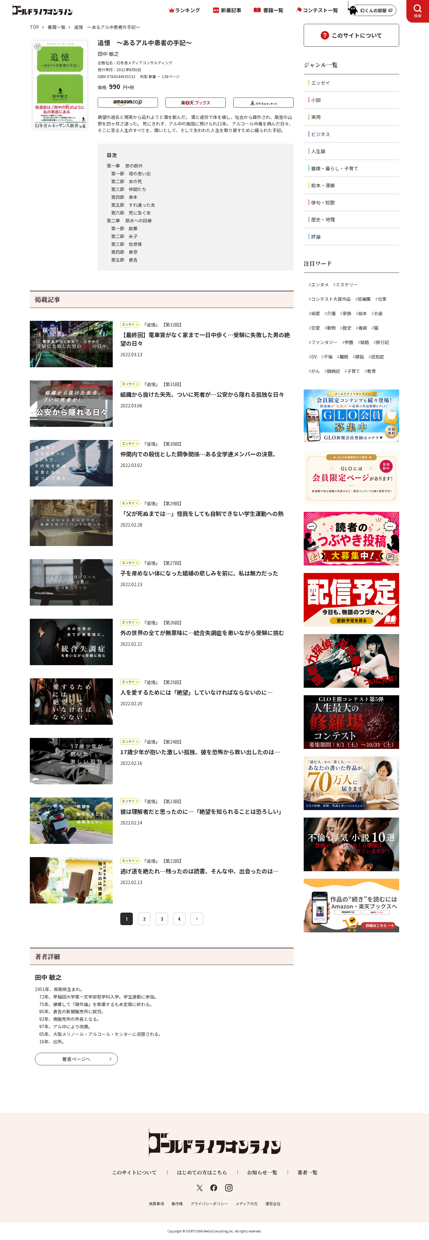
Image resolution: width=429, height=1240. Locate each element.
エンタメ (320, 284)
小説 (316, 100)
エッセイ (320, 82)
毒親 (362, 328)
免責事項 (156, 1203)
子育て (353, 371)
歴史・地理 (323, 219)
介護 (331, 313)
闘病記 (333, 371)
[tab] (417, 11)
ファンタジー (324, 342)
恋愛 (315, 328)
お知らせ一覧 (262, 1172)
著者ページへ (76, 1059)
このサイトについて (357, 35)
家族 (347, 313)
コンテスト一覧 (320, 10)
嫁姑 (359, 356)
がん (315, 371)
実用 (316, 117)
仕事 (382, 299)
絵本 (362, 313)
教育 (371, 371)
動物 (331, 328)
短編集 (364, 299)
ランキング (187, 10)
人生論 (318, 151)
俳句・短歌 (323, 202)
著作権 (177, 1203)
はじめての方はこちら (202, 1172)
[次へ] (197, 919)
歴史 (347, 328)
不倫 (328, 356)
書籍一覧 (273, 10)
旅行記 (382, 342)
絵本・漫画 (323, 185)
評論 (316, 236)
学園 (349, 342)
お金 (378, 313)
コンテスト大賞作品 (331, 299)
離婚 (343, 356)
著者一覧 (307, 1172)
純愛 (315, 313)
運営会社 (272, 1203)
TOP (34, 27)
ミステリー (347, 284)
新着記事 (231, 10)
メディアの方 (247, 1203)
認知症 (377, 356)
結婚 (364, 342)
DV (314, 356)
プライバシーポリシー (209, 1203)
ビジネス (320, 134)
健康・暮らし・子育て (334, 168)
